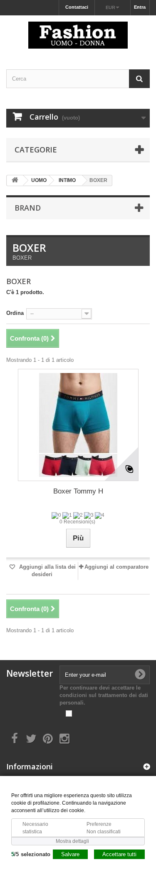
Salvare (70, 854)
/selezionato (30, 854)
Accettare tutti (119, 854)
